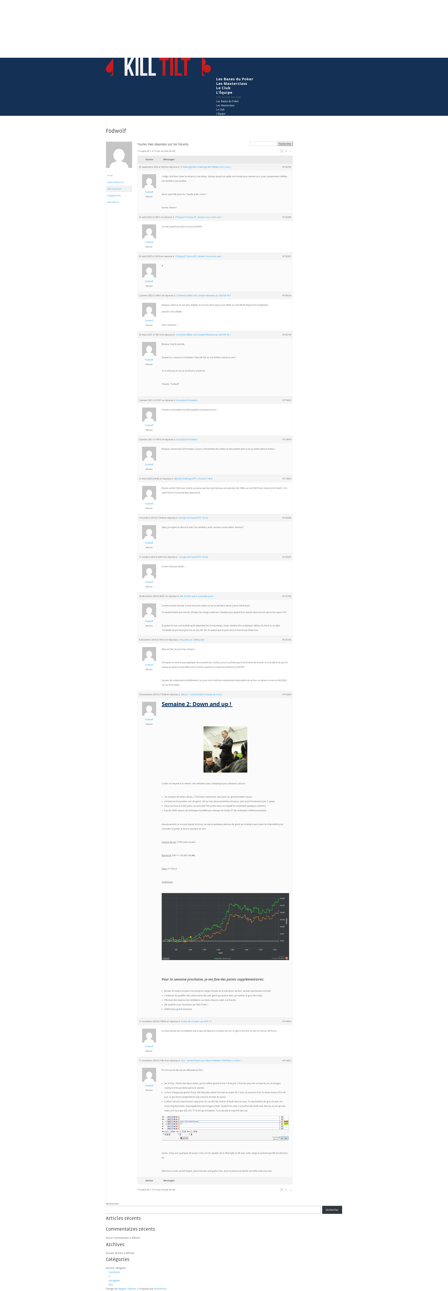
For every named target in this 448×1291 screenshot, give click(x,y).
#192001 (286, 256)
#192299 (286, 166)
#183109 (286, 334)
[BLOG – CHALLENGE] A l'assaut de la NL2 (201, 694)
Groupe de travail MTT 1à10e (193, 517)
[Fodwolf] (119, 170)
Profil (110, 175)
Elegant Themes (127, 1288)
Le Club (223, 88)
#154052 (286, 1060)
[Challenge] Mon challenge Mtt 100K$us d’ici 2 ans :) (206, 166)
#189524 (286, 295)
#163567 (286, 557)
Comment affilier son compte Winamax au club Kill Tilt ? (203, 295)
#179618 (286, 439)
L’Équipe (224, 92)
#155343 (286, 639)
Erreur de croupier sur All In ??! (196, 1021)
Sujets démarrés (115, 182)
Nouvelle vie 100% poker (192, 639)
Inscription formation (186, 400)
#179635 (286, 400)
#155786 (286, 596)
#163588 (286, 517)
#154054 (286, 1021)
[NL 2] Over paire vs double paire (196, 596)
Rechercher (112, 1203)
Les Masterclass (231, 83)
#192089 (286, 217)
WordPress (160, 1288)
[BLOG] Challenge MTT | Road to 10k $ (193, 478)
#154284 (286, 694)
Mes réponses (114, 188)
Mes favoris (113, 202)
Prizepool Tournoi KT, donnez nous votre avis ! (199, 217)
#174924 (286, 478)
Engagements (114, 195)
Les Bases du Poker (234, 79)
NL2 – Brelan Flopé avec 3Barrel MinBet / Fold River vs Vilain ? (211, 1060)
